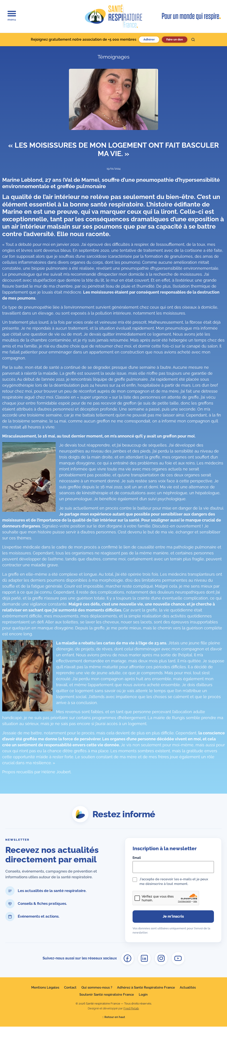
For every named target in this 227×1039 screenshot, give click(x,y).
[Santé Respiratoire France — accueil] (113, 16)
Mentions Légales (45, 987)
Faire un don (174, 39)
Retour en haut (113, 1017)
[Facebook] (127, 958)
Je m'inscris (173, 916)
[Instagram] (161, 958)
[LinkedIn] (144, 958)
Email (137, 857)
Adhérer (149, 39)
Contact (70, 987)
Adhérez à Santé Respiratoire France (146, 987)
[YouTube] (178, 958)
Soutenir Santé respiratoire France (106, 995)
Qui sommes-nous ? (96, 987)
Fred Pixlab (131, 1008)
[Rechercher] (193, 39)
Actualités (188, 987)
